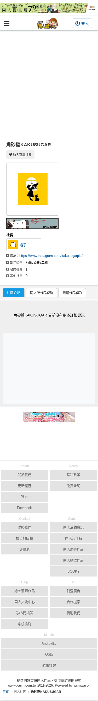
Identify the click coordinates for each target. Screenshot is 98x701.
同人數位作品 (73, 560)
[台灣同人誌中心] (48, 23)
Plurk (24, 497)
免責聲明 (73, 486)
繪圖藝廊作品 (24, 591)
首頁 (6, 692)
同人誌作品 (73, 538)
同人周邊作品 (73, 549)
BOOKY (73, 571)
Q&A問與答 (24, 613)
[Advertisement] (49, 82)
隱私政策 (73, 475)
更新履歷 (24, 486)
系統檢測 (24, 624)
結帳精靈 (49, 665)
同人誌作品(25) (41, 293)
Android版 (49, 643)
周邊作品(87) (72, 293)
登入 (85, 23)
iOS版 (49, 654)
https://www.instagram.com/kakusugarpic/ (51, 256)
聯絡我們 (24, 527)
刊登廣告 (73, 591)
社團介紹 (13, 293)
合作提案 (73, 602)
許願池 (24, 549)
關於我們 (24, 475)
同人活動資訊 (73, 527)
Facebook (24, 508)
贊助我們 (73, 613)
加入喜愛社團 (22, 155)
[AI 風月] (49, 419)
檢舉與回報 (24, 538)
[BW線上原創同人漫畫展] (49, 8)
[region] (50, 368)
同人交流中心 (24, 602)
